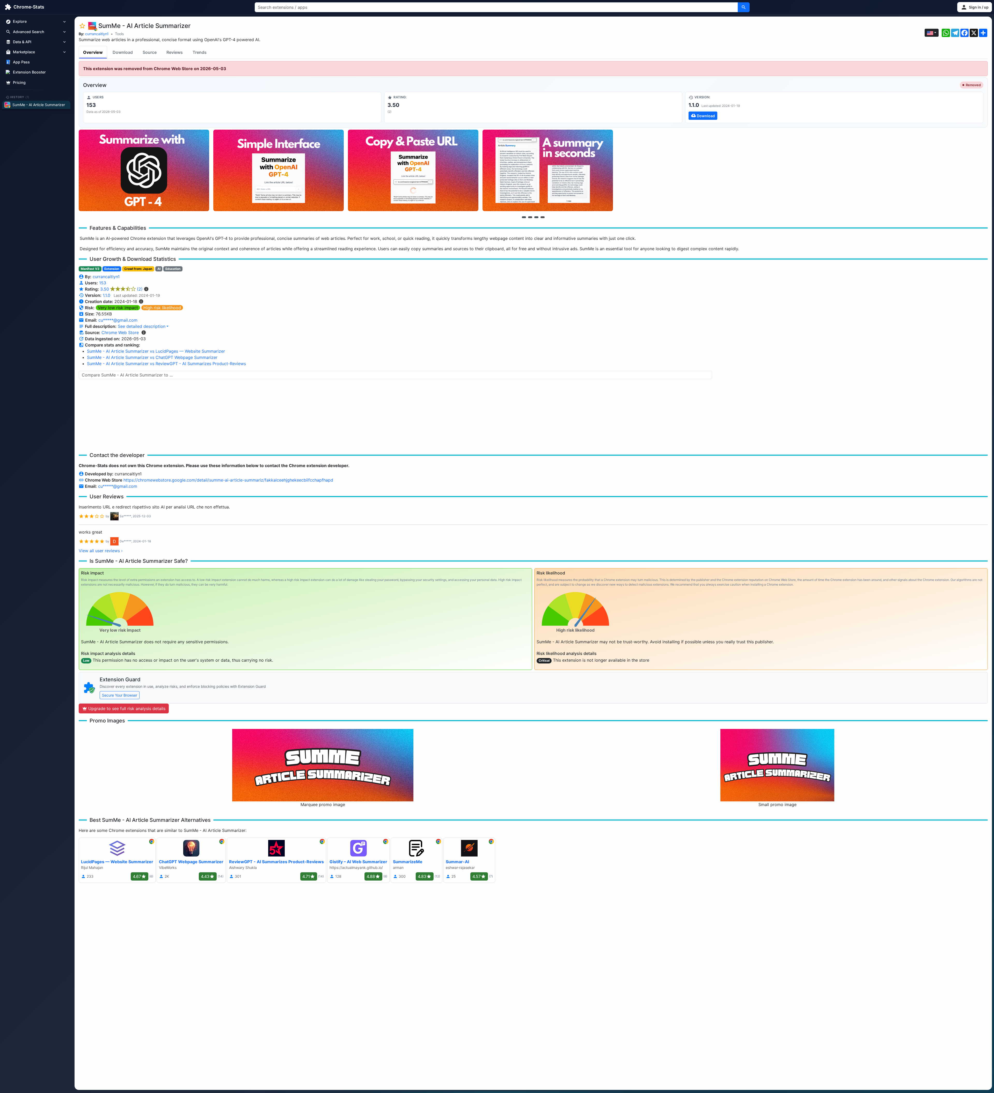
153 (102, 282)
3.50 (121, 289)
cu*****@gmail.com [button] (117, 320)
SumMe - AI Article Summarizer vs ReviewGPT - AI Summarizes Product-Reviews (166, 363)
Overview (93, 52)
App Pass (21, 62)
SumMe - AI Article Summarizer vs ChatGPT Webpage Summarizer (152, 357)
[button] (974, 7)
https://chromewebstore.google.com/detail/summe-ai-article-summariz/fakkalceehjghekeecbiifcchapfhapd (228, 480)
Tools (119, 34)
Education (172, 269)
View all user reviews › (101, 550)
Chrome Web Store (120, 332)
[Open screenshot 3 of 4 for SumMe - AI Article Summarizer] (413, 170)
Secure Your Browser (119, 695)
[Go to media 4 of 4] (542, 217)
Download (123, 52)
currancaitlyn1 (97, 34)
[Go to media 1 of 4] (524, 217)
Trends (200, 52)
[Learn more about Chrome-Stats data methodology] (143, 332)
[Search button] (744, 7)
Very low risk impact (118, 307)
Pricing (19, 82)
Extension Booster (29, 72)
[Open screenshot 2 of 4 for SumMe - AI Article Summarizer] (278, 170)
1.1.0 (106, 295)
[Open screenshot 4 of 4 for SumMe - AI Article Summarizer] (548, 170)
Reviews (174, 52)
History (20, 97)
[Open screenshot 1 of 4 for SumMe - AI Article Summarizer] (144, 170)
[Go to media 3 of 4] (536, 217)
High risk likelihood (162, 307)
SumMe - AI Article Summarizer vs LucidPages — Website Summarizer (156, 351)
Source (150, 52)
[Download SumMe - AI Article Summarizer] (834, 107)
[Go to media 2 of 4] (530, 217)
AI (158, 269)
